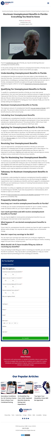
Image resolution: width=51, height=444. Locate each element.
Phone (4, 309)
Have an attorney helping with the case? (12, 284)
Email (4, 315)
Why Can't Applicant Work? (8, 296)
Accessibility (39, 415)
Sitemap (44, 415)
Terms (13, 415)
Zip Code (4, 332)
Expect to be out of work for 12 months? (12, 278)
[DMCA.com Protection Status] (25, 435)
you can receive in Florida (38, 108)
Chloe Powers (27, 20)
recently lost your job (12, 63)
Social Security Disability (7, 11)
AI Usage (24, 415)
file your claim (11, 138)
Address (4, 326)
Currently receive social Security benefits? (12, 271)
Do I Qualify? (25, 338)
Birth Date (5, 320)
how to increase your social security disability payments (24, 195)
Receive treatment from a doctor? (10, 290)
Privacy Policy (7, 415)
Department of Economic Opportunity (36, 84)
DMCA (34, 415)
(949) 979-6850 (25, 428)
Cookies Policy (19, 415)
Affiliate (29, 415)
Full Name (5, 304)
